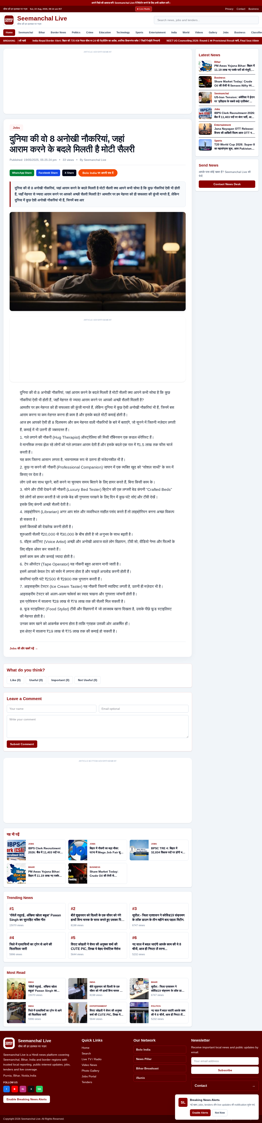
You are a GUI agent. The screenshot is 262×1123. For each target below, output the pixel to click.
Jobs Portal (89, 1076)
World (186, 32)
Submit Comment (22, 744)
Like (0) (15, 680)
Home (9, 32)
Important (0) (60, 680)
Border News (58, 32)
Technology (123, 32)
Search (86, 1053)
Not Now (220, 1112)
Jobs (226, 32)
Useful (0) (36, 680)
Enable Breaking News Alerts (27, 1099)
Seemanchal (25, 32)
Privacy (229, 9)
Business (253, 9)
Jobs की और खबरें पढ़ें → (24, 648)
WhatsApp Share (22, 172)
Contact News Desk (227, 184)
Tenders (87, 1082)
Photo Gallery (90, 1070)
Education (105, 32)
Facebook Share (48, 172)
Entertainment (157, 32)
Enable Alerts (200, 1112)
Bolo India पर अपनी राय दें (97, 173)
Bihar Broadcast (147, 1068)
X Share (69, 172)
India (174, 32)
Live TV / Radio (92, 1059)
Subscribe (225, 1070)
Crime (89, 32)
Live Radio (144, 9)
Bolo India (143, 1049)
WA (39, 1089)
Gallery (213, 32)
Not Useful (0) (87, 680)
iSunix (140, 1077)
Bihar (42, 32)
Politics (76, 32)
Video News (89, 1065)
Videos (199, 32)
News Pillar (143, 1059)
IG (23, 1089)
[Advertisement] (97, 83)
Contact (241, 9)
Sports (139, 32)
